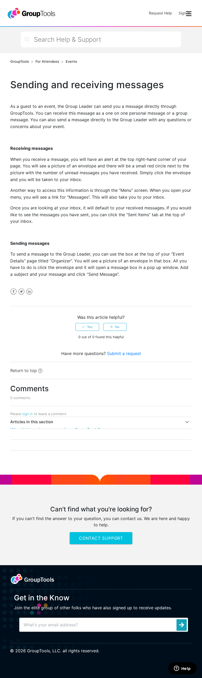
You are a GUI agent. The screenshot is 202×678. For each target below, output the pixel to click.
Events (71, 61)
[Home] (31, 13)
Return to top (23, 370)
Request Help (160, 13)
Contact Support (101, 538)
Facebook (13, 291)
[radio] (87, 327)
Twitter (21, 291)
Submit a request (124, 353)
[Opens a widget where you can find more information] (182, 668)
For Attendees (47, 61)
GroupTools (19, 61)
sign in (27, 414)
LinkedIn (29, 291)
